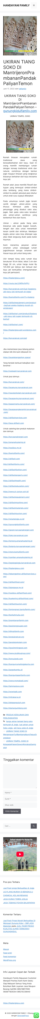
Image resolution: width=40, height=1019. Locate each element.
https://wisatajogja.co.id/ (13, 519)
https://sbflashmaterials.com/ (15, 508)
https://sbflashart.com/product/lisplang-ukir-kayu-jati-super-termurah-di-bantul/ (20, 316)
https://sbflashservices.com (15, 418)
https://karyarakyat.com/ (13, 382)
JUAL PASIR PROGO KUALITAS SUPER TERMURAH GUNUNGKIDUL (18, 929)
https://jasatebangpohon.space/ (17, 357)
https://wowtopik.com (12, 692)
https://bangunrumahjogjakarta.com (18, 664)
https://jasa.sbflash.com (13, 423)
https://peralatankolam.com (15, 642)
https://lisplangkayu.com (13, 568)
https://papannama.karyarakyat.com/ (19, 404)
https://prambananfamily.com (15, 620)
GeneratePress (23, 1016)
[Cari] (34, 826)
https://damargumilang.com (15, 708)
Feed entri (7, 953)
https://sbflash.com (11, 459)
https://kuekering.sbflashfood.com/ (18, 598)
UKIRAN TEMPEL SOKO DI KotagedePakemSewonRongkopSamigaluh (19, 744)
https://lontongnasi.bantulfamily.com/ (19, 609)
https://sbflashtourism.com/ (15, 513)
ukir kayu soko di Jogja (23, 728)
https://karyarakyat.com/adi (15, 338)
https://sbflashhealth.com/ (14, 481)
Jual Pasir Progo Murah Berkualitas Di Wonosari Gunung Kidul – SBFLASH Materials (19, 923)
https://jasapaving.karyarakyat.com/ (18, 398)
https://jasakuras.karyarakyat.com (17, 387)
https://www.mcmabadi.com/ (15, 681)
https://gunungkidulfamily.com (16, 524)
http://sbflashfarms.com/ (13, 464)
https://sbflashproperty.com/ (15, 475)
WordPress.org (9, 960)
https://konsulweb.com (13, 659)
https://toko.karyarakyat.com (15, 535)
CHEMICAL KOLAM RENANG (15, 895)
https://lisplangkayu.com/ (14, 278)
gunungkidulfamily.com (20, 111)
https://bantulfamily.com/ (14, 453)
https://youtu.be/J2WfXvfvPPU (16, 283)
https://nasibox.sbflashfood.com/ (17, 593)
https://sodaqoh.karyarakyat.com (17, 371)
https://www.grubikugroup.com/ (16, 653)
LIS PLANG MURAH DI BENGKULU (18, 892)
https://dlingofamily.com (13, 631)
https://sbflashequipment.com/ (16, 497)
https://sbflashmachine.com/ (15, 502)
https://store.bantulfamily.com (16, 552)
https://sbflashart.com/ (13, 324)
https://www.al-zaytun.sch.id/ (16, 492)
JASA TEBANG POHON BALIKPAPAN (19, 903)
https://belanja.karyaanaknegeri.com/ (19, 546)
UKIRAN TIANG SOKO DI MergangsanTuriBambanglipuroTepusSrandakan (20, 734)
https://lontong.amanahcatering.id (17, 541)
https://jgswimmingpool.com (15, 648)
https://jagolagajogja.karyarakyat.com (19, 563)
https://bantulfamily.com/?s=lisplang (18, 297)
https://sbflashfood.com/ (13, 582)
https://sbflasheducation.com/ (16, 486)
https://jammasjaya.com (13, 686)
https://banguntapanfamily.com (16, 675)
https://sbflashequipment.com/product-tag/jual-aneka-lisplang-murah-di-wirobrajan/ (19, 305)
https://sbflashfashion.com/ (15, 470)
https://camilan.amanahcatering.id (18, 557)
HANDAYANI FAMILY (16, 5)
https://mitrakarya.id (12, 697)
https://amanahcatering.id (14, 442)
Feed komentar (9, 957)
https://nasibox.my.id (12, 448)
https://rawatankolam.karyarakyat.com (19, 393)
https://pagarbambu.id (13, 670)
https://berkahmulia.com (13, 615)
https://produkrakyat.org (13, 637)
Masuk (6, 949)
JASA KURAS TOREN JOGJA (15, 899)
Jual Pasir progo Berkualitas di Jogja (18, 888)
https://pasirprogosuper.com (15, 626)
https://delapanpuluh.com (14, 703)
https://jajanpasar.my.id (13, 587)
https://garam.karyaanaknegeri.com (18, 530)
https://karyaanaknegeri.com (15, 437)
